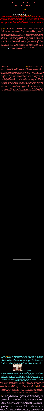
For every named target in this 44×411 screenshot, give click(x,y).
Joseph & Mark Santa (15, 401)
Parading (25, 9)
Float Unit (27, 66)
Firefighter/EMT (8, 356)
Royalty (30, 80)
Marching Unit (3, 28)
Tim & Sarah (2, 395)
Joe (1, 381)
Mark (36, 386)
